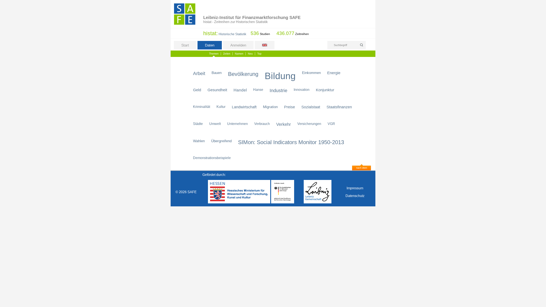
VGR (331, 124)
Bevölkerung (243, 74)
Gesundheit (217, 90)
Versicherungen (309, 124)
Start (185, 45)
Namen (239, 53)
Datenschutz (355, 196)
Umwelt (215, 124)
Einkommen (311, 73)
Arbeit (199, 73)
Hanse (258, 89)
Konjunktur (325, 90)
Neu (250, 53)
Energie (333, 73)
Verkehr (283, 124)
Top (259, 53)
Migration (270, 107)
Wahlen (199, 141)
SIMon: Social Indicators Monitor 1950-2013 (291, 142)
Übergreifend (221, 141)
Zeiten (226, 53)
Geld (197, 90)
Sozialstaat (310, 107)
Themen (214, 53)
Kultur (220, 107)
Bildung (280, 76)
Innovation (301, 89)
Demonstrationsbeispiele (212, 158)
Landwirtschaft (244, 107)
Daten (209, 45)
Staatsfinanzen (339, 107)
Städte (198, 124)
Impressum (355, 188)
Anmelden (238, 45)
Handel (240, 90)
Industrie (278, 90)
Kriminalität (201, 107)
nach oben (361, 168)
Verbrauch (262, 124)
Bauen (217, 73)
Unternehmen (237, 124)
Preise (289, 107)
